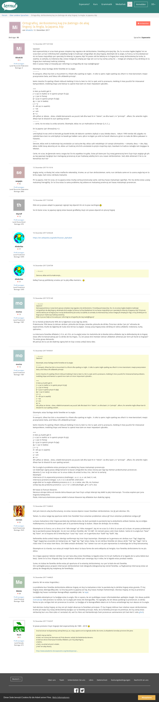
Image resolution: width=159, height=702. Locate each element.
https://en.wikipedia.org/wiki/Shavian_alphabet (52, 238)
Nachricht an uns (141, 680)
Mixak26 (29, 30)
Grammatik (106, 4)
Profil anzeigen (19, 64)
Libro (91, 680)
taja (86, 592)
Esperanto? (84, 4)
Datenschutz (102, 680)
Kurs (95, 4)
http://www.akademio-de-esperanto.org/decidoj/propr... (57, 651)
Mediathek (120, 4)
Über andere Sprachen (19, 15)
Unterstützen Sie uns (76, 680)
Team (61, 680)
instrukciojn (38, 600)
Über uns (52, 680)
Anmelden (141, 4)
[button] (129, 4)
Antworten (144, 23)
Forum (4, 15)
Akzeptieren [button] (147, 698)
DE (152, 4)
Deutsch (16, 679)
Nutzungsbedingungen (120, 680)
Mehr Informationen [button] (60, 697)
